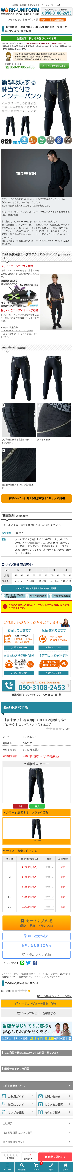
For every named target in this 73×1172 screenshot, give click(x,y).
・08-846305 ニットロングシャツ (17, 330)
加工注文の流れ (38, 936)
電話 (51, 1169)
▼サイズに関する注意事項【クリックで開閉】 (36, 588)
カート (37, 1167)
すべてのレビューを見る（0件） (37, 1003)
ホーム (66, 1169)
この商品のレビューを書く (56, 996)
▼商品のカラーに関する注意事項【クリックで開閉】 (36, 498)
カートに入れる (36, 923)
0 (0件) (67, 728)
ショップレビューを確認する (38, 1013)
